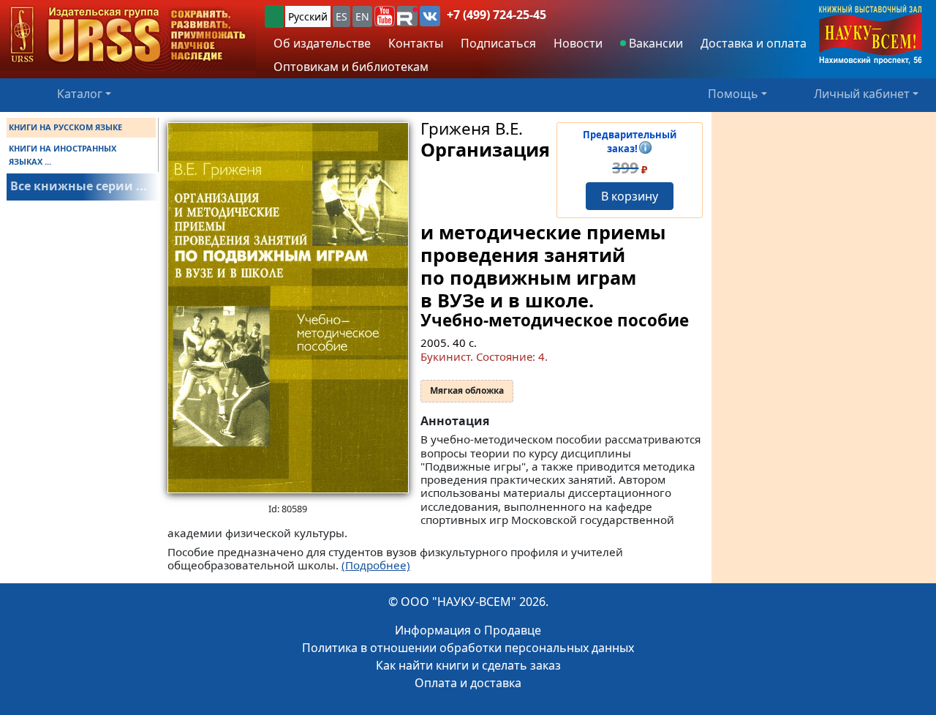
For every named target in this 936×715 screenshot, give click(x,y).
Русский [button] (308, 16)
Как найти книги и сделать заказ (468, 665)
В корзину (629, 196)
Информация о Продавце (468, 630)
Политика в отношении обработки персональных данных (468, 648)
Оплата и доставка (468, 683)
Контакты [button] (415, 43)
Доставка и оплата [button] (754, 43)
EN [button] (362, 16)
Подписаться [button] (498, 43)
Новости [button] (578, 43)
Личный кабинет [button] (862, 94)
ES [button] (341, 16)
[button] (384, 16)
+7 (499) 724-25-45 (496, 15)
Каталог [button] (79, 94)
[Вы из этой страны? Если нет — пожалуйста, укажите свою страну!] (274, 16)
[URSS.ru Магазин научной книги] (128, 35)
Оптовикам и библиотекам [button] (351, 67)
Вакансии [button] (654, 43)
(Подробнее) (375, 565)
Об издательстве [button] (322, 43)
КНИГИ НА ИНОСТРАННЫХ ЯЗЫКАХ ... (62, 155)
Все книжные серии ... (78, 186)
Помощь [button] (733, 94)
